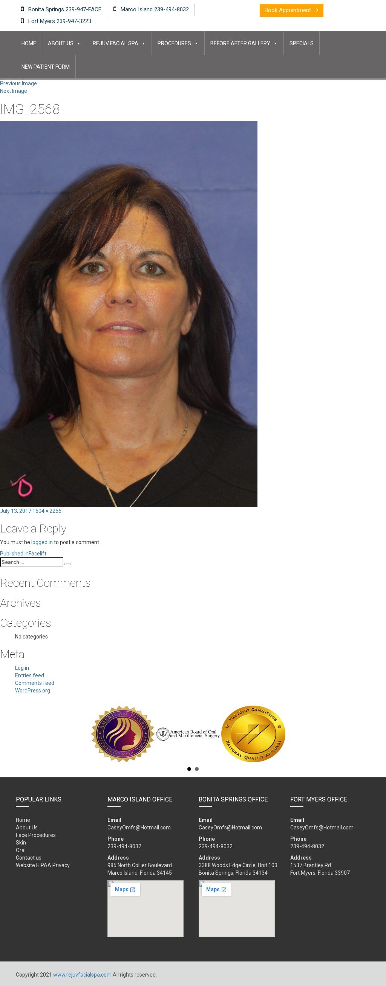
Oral (21, 850)
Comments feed (34, 683)
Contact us (28, 858)
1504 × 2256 (46, 511)
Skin (21, 843)
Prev (20, 734)
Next (366, 734)
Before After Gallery (240, 43)
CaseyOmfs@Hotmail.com (139, 827)
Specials (302, 43)
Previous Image (18, 83)
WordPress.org (32, 691)
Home (28, 43)
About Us (61, 43)
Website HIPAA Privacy (43, 865)
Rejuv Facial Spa (115, 43)
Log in (22, 668)
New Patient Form (45, 67)
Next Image (13, 91)
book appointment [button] (288, 10)
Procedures (174, 43)
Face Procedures (36, 835)
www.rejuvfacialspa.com (82, 975)
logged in (42, 542)
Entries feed (29, 675)
